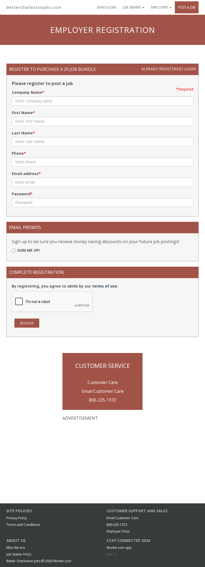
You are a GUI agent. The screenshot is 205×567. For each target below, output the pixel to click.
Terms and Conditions (23, 524)
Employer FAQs (118, 531)
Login (190, 68)
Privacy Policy (16, 518)
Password (21, 193)
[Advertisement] (102, 460)
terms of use (104, 286)
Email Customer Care (103, 391)
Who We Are (15, 547)
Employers (160, 7)
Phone (18, 153)
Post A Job (186, 7)
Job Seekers (132, 7)
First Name (22, 112)
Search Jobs (106, 7)
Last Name (22, 132)
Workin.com (62, 561)
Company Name (27, 92)
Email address (25, 173)
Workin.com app (119, 547)
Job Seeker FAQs (18, 554)
